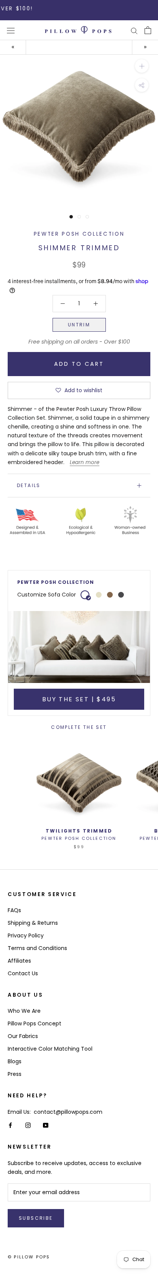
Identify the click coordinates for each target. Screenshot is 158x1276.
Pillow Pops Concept (34, 1023)
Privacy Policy (26, 935)
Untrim (79, 324)
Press (14, 1074)
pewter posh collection (79, 234)
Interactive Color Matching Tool (50, 1049)
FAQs (14, 910)
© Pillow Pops (29, 1257)
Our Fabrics (23, 1036)
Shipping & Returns (33, 923)
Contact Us (23, 973)
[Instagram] (28, 1125)
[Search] (134, 30)
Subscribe (36, 1218)
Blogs (14, 1061)
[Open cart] (148, 30)
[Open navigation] (11, 30)
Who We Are (24, 1011)
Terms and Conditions (37, 948)
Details (29, 485)
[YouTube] (45, 1125)
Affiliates (19, 961)
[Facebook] (10, 1125)
